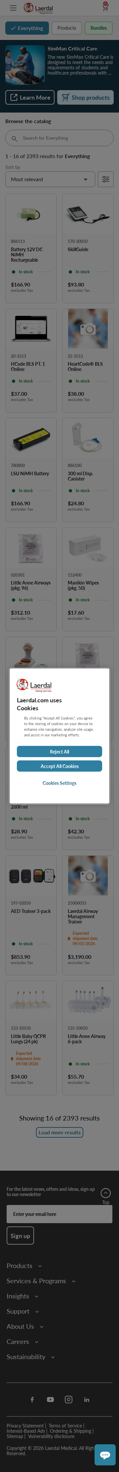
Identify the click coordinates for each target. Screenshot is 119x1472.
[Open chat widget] (105, 1454)
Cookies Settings (59, 783)
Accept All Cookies (60, 766)
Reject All (59, 751)
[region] (59, 736)
